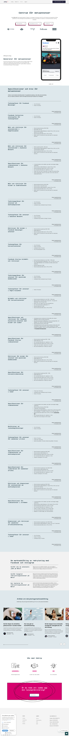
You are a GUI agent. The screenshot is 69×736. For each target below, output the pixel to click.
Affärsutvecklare (46, 71)
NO (5, 734)
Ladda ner (51, 84)
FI (9, 734)
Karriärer (24, 723)
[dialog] (8, 724)
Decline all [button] (12, 730)
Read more (9, 720)
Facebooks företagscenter (40, 328)
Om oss (37, 718)
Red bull (46, 45)
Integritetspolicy (38, 720)
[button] (17, 2)
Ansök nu (57, 71)
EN (3, 734)
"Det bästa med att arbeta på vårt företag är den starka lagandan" (51, 49)
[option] (4, 734)
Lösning (12, 1)
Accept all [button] (5, 730)
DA (7, 734)
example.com (45, 70)
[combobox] (2, 734)
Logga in (25, 1)
